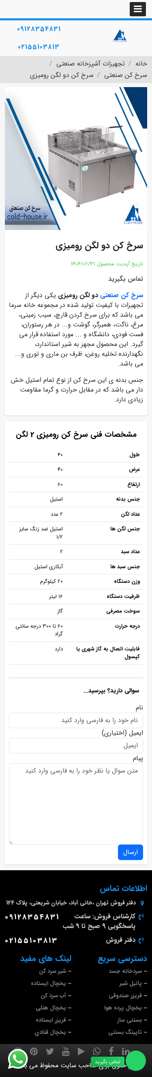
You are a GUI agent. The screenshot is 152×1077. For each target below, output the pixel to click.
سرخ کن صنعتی (121, 295)
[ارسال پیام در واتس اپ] (23, 1059)
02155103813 (39, 47)
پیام (138, 758)
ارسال (130, 852)
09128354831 (39, 29)
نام (139, 708)
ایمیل (136, 733)
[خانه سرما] (120, 35)
